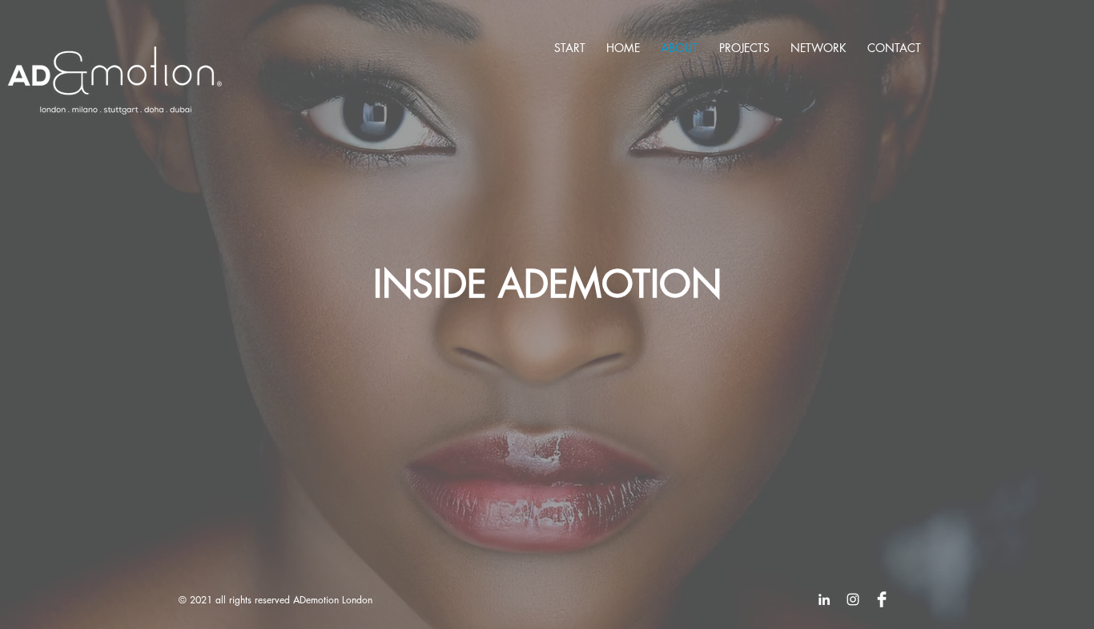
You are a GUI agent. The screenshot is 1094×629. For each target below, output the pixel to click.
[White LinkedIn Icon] (824, 599)
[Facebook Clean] (882, 599)
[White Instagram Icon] (853, 599)
